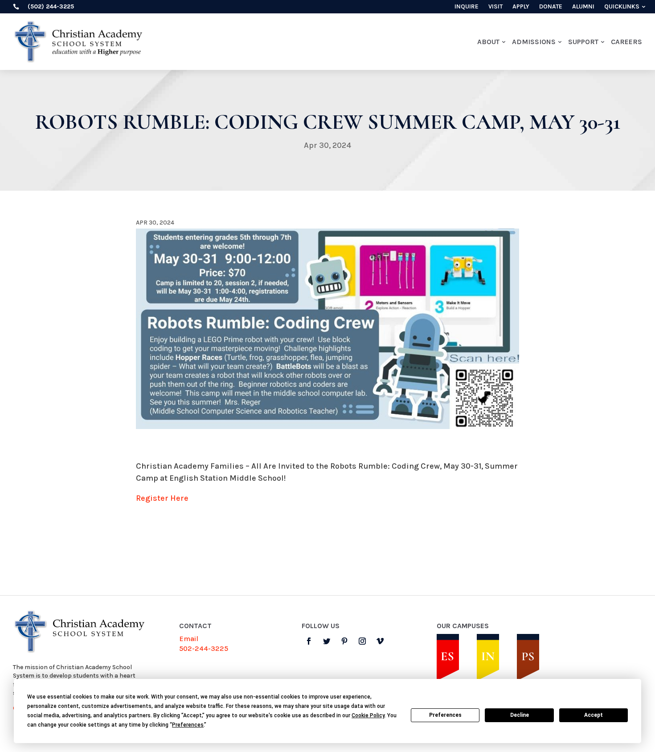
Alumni (583, 7)
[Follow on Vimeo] (380, 641)
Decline (519, 715)
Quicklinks (621, 7)
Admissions (534, 41)
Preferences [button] (188, 725)
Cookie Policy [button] (368, 715)
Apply (520, 7)
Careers (626, 41)
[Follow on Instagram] (362, 641)
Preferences (445, 715)
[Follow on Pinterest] (344, 641)
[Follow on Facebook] (309, 641)
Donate (550, 7)
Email (188, 638)
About (488, 41)
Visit (495, 7)
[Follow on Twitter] (326, 641)
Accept (593, 715)
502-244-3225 (203, 648)
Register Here (162, 498)
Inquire (466, 7)
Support (583, 41)
